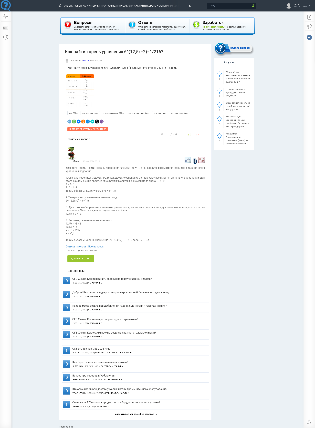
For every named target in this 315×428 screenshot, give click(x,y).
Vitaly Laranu (79, 393)
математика (160, 113)
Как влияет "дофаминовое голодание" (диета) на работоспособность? (237, 138)
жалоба (93, 251)
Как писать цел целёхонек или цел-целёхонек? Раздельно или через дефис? (237, 121)
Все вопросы (96, 246)
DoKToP (76, 353)
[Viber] (102, 121)
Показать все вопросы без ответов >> (135, 414)
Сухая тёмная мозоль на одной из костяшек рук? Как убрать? (238, 106)
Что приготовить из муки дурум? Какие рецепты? (236, 92)
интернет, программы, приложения (110, 5)
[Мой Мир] (88, 121)
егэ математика (90, 113)
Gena (76, 161)
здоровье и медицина (111, 366)
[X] (97, 121)
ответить (71, 251)
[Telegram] (69, 121)
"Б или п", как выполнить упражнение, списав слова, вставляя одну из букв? (238, 77)
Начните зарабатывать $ (214, 27)
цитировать (83, 251)
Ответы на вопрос (75, 5)
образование (95, 283)
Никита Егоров (80, 380)
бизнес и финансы (113, 380)
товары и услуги (110, 393)
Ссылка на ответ (76, 246)
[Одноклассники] (83, 121)
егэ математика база (138, 113)
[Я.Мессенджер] (92, 121)
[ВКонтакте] (79, 121)
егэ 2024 (73, 113)
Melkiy (86, 60)
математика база (179, 113)
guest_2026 (78, 366)
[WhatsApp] (74, 121)
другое (124, 393)
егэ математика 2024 (113, 113)
